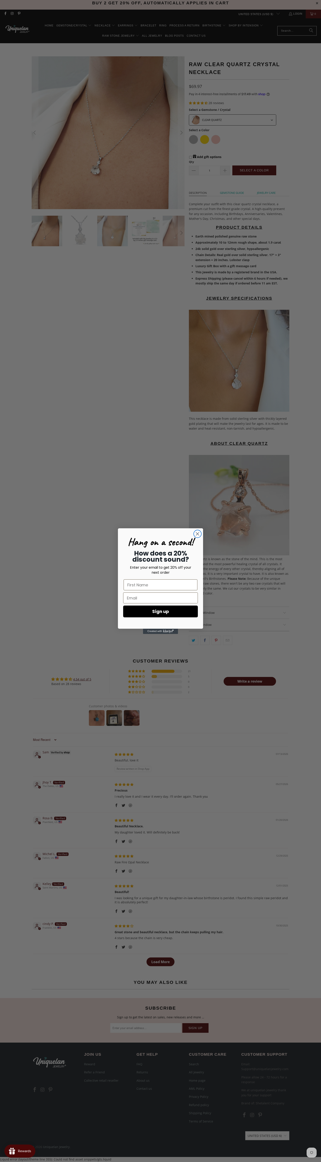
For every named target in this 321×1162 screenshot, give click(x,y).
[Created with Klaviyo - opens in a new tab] (160, 631)
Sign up (160, 611)
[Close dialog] (197, 534)
